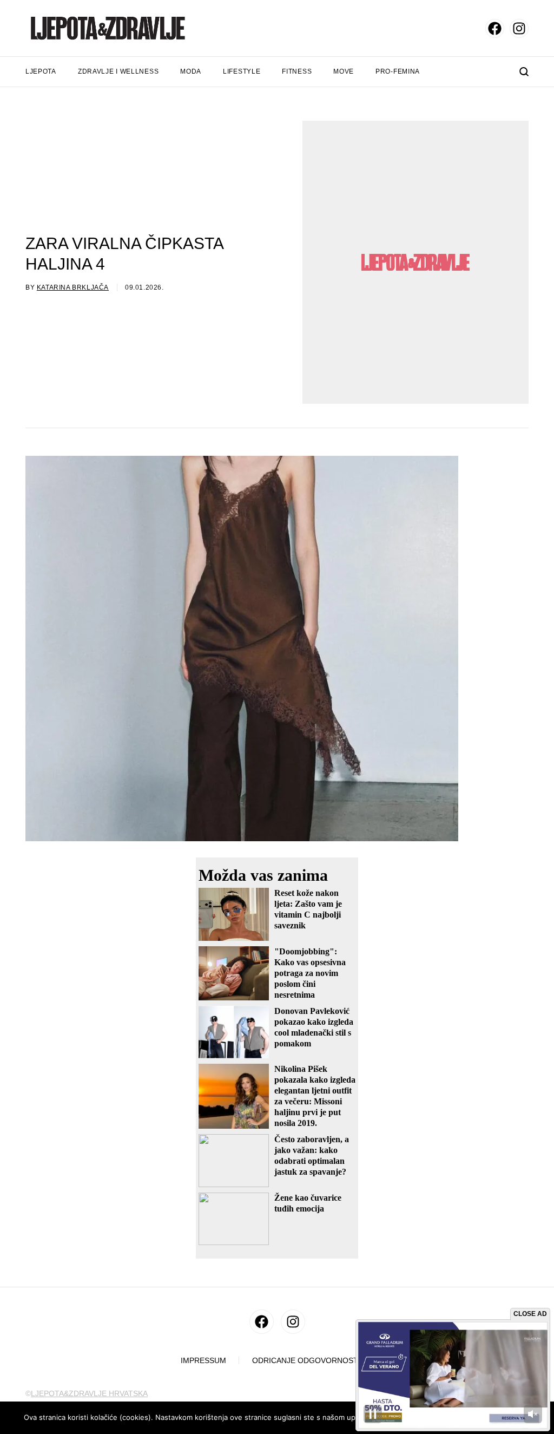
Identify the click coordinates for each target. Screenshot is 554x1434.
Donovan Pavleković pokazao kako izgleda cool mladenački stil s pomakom (313, 1027)
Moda (190, 71)
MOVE (343, 71)
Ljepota (40, 71)
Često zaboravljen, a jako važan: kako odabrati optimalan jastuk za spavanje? (311, 1155)
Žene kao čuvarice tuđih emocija (307, 1203)
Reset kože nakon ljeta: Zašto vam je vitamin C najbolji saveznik (308, 909)
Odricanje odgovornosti (306, 1361)
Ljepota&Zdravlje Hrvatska (89, 1393)
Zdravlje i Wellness (118, 71)
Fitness (297, 71)
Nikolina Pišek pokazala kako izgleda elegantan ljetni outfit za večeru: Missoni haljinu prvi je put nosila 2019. (314, 1096)
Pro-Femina (397, 71)
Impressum (203, 1361)
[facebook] (494, 28)
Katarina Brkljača (73, 287)
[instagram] (519, 28)
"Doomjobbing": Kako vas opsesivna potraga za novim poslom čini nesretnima (310, 973)
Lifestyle (241, 71)
